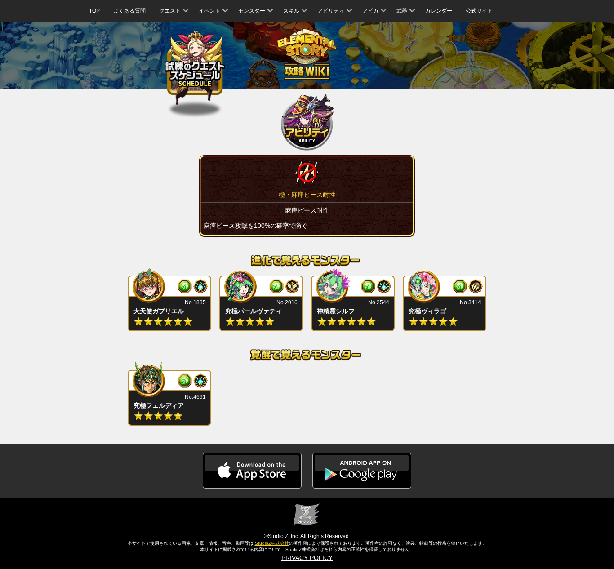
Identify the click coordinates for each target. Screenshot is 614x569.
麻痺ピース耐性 (307, 210)
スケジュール (195, 68)
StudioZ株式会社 (272, 543)
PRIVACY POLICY (307, 557)
